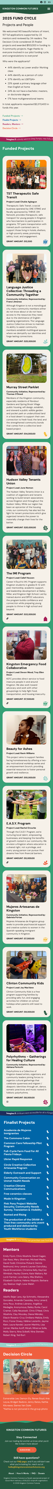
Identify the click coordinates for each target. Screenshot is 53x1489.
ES (49, 2)
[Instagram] (45, 2)
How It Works (23, 1473)
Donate (41, 1473)
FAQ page (22, 1461)
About (11, 1473)
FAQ (34, 1473)
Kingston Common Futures (20, 8)
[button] (49, 8)
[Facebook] (41, 2)
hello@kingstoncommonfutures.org (26, 1467)
